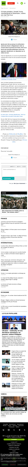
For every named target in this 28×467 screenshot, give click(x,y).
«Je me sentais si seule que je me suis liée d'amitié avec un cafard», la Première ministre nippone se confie (13, 253)
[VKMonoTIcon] (3, 430)
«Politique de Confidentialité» (11, 461)
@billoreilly (12, 134)
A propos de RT (14, 442)
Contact (14, 450)
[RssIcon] (24, 430)
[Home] (3, 3)
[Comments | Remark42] (14, 175)
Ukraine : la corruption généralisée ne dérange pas (13, 273)
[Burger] (25, 3)
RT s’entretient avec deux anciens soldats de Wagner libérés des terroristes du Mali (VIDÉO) (13, 414)
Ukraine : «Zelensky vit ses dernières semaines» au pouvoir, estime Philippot (12, 332)
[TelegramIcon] (19, 430)
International (4, 148)
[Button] (22, 3)
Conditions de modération (14, 449)
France (4, 218)
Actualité (5, 424)
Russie (4, 425)
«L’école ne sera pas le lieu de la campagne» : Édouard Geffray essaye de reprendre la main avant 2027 (13, 223)
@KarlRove (20, 134)
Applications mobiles (14, 452)
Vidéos (3, 394)
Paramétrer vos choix (14, 447)
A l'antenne (11, 426)
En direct (11, 3)
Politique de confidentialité (14, 445)
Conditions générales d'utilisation (14, 443)
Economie (5, 292)
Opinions (4, 270)
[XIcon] (14, 430)
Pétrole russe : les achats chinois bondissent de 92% (14, 295)
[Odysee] (9, 430)
